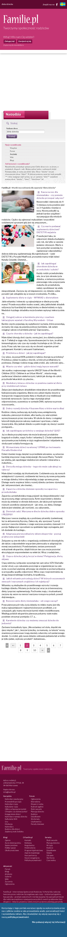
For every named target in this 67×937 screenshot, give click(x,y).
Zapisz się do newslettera (13, 45)
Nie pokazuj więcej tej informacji (48, 922)
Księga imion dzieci (13, 814)
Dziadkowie (35, 816)
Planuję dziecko (37, 811)
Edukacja (9, 824)
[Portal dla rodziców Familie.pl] (20, 24)
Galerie (8, 876)
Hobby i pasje (10, 848)
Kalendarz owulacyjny (14, 799)
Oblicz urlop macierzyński (15, 809)
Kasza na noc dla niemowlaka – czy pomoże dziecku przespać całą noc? (50, 195)
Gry (6, 822)
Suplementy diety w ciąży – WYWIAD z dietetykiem (32, 297)
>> (48, 650)
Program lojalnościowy (34, 850)
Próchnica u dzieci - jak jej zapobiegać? (26, 353)
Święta (49, 853)
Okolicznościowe (12, 850)
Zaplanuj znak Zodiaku (14, 831)
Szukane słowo (12, 128)
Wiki (11, 157)
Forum (12, 151)
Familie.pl (6, 187)
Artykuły (13, 154)
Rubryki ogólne (37, 807)
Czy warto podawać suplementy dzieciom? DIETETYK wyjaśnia (48, 229)
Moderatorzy (30, 848)
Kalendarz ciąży (11, 804)
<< (6, 645)
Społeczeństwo (11, 845)
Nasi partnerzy (31, 855)
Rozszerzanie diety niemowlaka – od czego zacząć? (32, 601)
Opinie (8, 840)
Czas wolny (51, 860)
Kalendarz (9, 827)
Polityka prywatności (33, 860)
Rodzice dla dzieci (12, 829)
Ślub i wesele (36, 809)
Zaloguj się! (10, 41)
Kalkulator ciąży (11, 807)
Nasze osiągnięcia (32, 858)
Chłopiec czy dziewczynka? (16, 811)
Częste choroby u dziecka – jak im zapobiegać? (29, 333)
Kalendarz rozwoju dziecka (16, 816)
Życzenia (9, 881)
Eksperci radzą (37, 804)
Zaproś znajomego (32, 853)
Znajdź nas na (49, 4)
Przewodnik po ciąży (13, 802)
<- (13, 645)
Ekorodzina (35, 802)
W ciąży (50, 845)
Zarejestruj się (24, 41)
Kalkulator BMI (11, 819)
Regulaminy (29, 845)
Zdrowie (50, 855)
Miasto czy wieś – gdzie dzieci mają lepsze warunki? (32, 366)
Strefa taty (35, 819)
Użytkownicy (36, 822)
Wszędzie (13, 148)
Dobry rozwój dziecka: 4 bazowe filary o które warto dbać (35, 408)
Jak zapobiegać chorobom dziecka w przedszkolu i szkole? (48, 266)
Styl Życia (50, 858)
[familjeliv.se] (62, 4)
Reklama (28, 843)
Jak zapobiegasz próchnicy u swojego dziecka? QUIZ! (33, 430)
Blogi (12, 160)
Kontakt (28, 840)
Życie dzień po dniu (13, 843)
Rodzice (34, 814)
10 (34, 650)
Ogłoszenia (35, 799)
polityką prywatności (18, 917)
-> (42, 650)
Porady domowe (37, 824)
